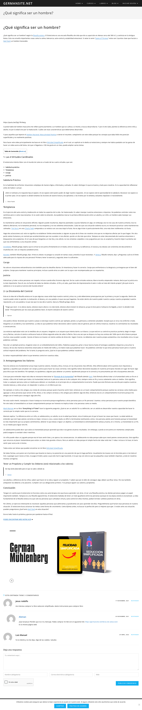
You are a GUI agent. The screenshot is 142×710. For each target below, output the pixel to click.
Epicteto (6, 255)
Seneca (9, 474)
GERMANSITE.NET (18, 3)
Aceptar (60, 706)
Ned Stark (7, 41)
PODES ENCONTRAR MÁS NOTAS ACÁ (17, 519)
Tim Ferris (15, 228)
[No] (139, 704)
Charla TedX (29, 228)
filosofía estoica (38, 35)
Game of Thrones (101, 38)
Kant (90, 376)
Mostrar (22, 151)
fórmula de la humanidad (63, 376)
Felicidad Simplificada (55, 142)
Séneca (98, 255)
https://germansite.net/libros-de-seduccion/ (101, 622)
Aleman (22, 616)
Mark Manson (8, 408)
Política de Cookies (78, 706)
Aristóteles (7, 247)
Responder (135, 600)
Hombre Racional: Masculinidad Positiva (41, 135)
